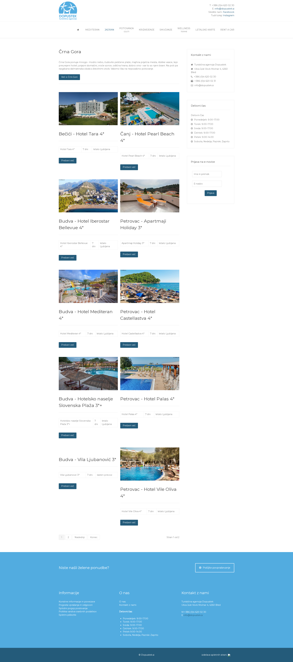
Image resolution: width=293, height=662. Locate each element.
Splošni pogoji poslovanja (73, 608)
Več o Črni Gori (69, 77)
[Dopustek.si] (73, 11)
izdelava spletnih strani (214, 654)
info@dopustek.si (224, 8)
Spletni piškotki (67, 615)
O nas (122, 601)
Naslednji (80, 537)
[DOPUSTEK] (78, 29)
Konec (93, 537)
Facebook (228, 12)
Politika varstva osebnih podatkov (78, 611)
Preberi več (67, 160)
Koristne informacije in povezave (77, 601)
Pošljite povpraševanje (216, 567)
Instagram (228, 15)
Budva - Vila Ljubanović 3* (87, 459)
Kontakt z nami (127, 605)
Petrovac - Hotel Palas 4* (147, 398)
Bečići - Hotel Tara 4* (81, 133)
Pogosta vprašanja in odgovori (75, 605)
